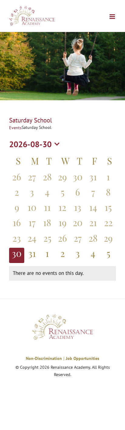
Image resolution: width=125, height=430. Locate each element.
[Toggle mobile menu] (113, 16)
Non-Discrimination (44, 358)
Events (15, 127)
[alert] (62, 273)
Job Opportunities (82, 358)
